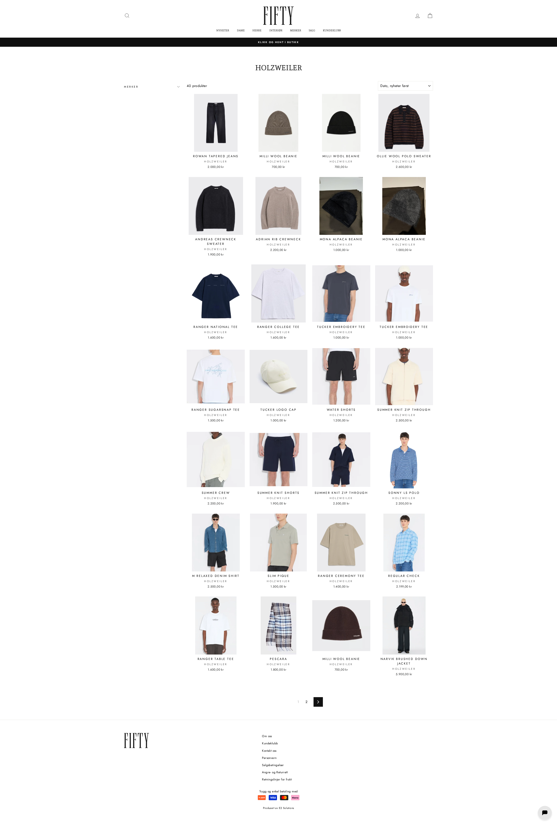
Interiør (275, 30)
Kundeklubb (332, 30)
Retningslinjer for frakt (277, 779)
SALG (312, 30)
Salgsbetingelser (273, 765)
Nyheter (222, 30)
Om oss (267, 736)
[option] (278, 42)
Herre (257, 30)
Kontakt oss (269, 750)
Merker (295, 30)
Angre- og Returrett (275, 772)
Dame (241, 30)
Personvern (269, 758)
